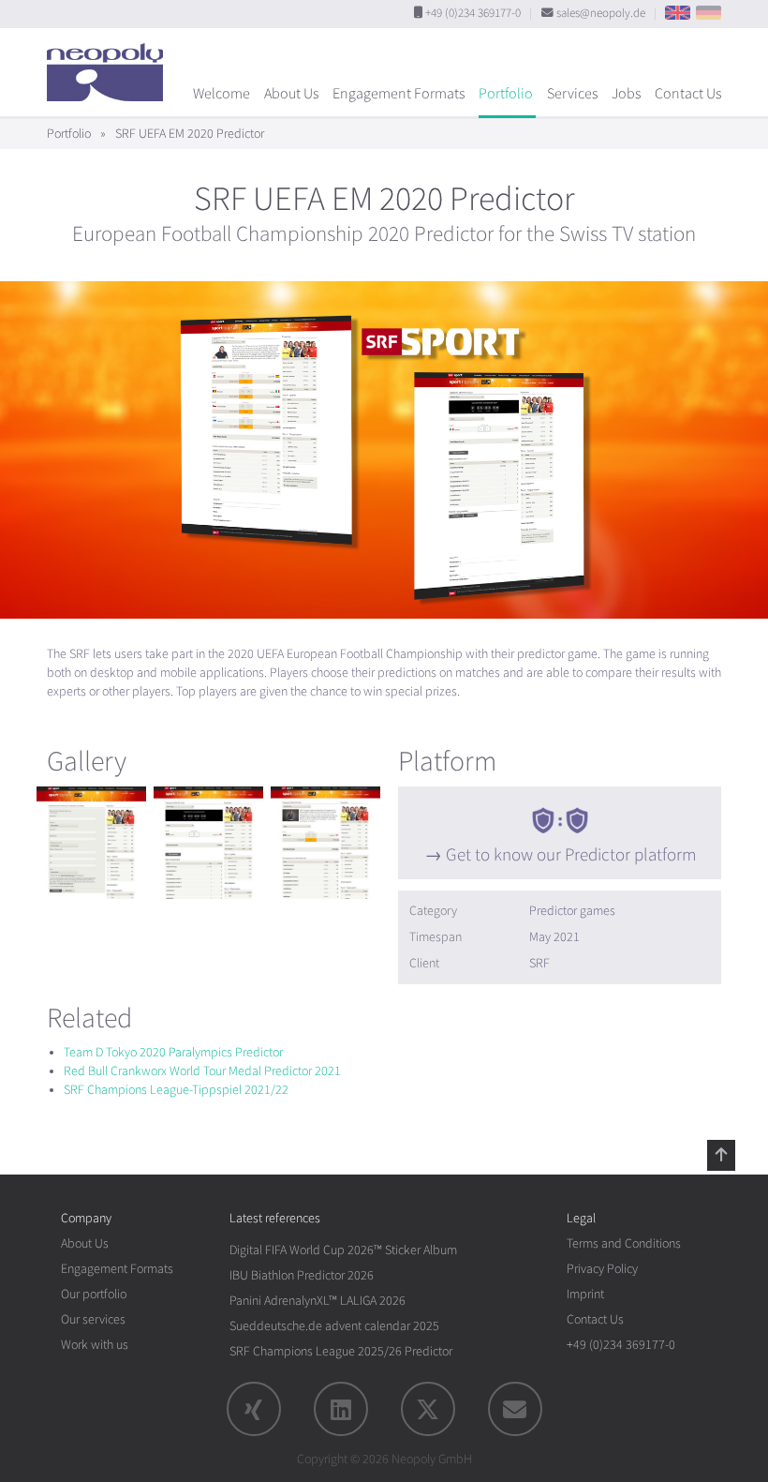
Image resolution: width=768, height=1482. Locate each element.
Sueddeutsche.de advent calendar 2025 (334, 1326)
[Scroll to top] (721, 1155)
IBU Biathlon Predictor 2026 (301, 1275)
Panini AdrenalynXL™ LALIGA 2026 (317, 1301)
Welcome (221, 93)
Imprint (585, 1294)
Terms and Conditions (624, 1243)
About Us (291, 93)
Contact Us (688, 93)
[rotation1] (91, 842)
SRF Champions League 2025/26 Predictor (340, 1351)
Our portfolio (93, 1294)
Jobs (626, 93)
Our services (93, 1319)
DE (708, 13)
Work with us (94, 1345)
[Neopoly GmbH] (109, 63)
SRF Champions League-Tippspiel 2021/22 (176, 1090)
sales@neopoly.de (600, 13)
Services (572, 93)
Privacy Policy (602, 1269)
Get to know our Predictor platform (571, 855)
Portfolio (506, 93)
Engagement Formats (398, 93)
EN (677, 13)
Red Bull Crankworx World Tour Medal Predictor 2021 (202, 1071)
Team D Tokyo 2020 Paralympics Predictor (173, 1052)
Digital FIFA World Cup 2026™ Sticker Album (343, 1250)
